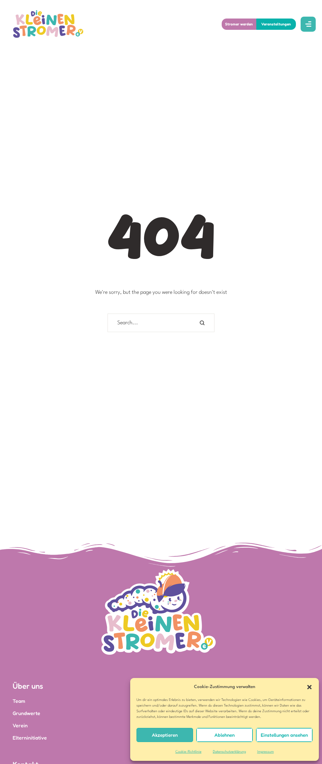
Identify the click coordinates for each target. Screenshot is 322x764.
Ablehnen (224, 735)
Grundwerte (26, 713)
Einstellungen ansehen (284, 735)
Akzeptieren (165, 735)
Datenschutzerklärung (229, 752)
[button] (309, 687)
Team (19, 701)
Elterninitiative (30, 737)
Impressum (265, 752)
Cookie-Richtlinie (188, 752)
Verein (20, 725)
